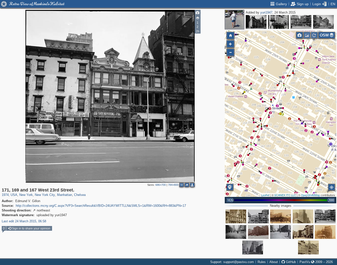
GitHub (290, 262)
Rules (262, 262)
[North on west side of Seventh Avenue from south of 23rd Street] (325, 232)
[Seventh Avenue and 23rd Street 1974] (252, 247)
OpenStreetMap (310, 195)
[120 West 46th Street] (256, 22)
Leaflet (265, 195)
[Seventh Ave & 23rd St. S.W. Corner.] (258, 232)
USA (14, 195)
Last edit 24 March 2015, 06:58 (24, 221)
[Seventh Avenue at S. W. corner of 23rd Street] (280, 216)
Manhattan (64, 195)
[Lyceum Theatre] (278, 22)
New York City (45, 195)
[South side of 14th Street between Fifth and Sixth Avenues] (323, 22)
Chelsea (80, 195)
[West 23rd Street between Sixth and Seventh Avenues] (258, 216)
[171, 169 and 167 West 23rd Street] (301, 22)
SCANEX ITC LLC (285, 195)
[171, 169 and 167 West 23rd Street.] (280, 113)
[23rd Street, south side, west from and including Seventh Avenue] (303, 216)
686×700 (160, 184)
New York (26, 195)
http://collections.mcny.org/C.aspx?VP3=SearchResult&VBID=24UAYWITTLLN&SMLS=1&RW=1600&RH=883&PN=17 (101, 206)
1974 (5, 195)
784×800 (173, 184)
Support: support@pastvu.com (232, 262)
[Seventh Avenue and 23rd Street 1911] (280, 232)
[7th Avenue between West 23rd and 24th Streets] (235, 232)
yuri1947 (266, 12)
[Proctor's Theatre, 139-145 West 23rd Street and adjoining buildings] (308, 247)
